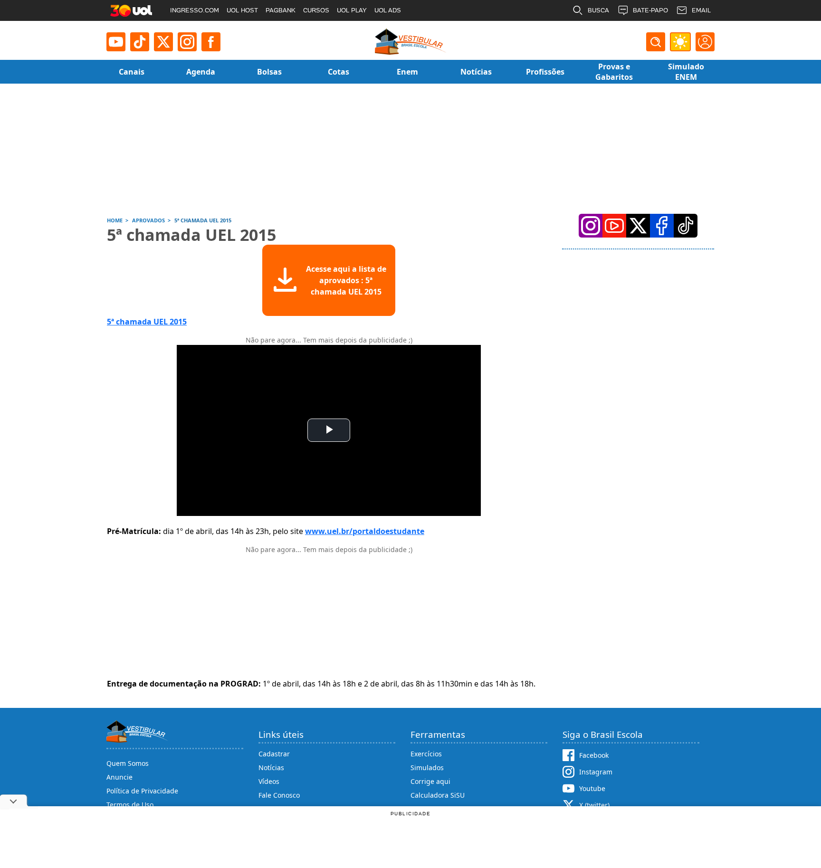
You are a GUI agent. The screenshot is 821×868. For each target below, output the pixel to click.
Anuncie (119, 777)
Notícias (271, 767)
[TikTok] (139, 41)
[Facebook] (662, 226)
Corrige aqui (430, 781)
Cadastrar (274, 753)
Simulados (427, 767)
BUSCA (598, 10)
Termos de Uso (129, 804)
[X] (163, 41)
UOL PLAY (352, 10)
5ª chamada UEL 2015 (147, 321)
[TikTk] (685, 226)
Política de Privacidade (142, 790)
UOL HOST (242, 10)
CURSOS (316, 10)
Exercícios (426, 753)
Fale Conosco (279, 795)
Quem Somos (127, 763)
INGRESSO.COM (194, 10)
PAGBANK (281, 10)
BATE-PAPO (650, 10)
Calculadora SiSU (437, 795)
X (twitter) (594, 805)
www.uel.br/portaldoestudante (364, 531)
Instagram (595, 771)
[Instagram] (187, 41)
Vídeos (268, 781)
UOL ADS (387, 10)
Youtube (592, 788)
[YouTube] (614, 226)
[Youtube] (115, 41)
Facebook (594, 755)
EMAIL (701, 10)
